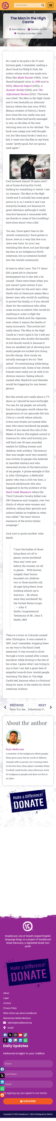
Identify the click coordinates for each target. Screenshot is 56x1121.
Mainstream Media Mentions (17, 1018)
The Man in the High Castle (29, 33)
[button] (50, 5)
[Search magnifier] (43, 5)
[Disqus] (28, 872)
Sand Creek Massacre (18, 492)
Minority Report (22, 85)
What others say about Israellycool (20, 1013)
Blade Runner (25, 77)
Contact (7, 1003)
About (6, 993)
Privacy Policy (10, 1008)
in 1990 (36, 81)
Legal (6, 998)
